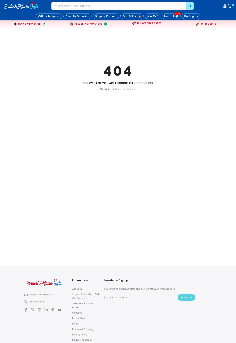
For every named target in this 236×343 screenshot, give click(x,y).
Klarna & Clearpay (82, 340)
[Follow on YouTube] (59, 310)
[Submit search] (189, 6)
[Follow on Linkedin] (46, 310)
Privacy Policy (79, 334)
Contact (77, 312)
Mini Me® (152, 16)
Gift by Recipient (49, 16)
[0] (230, 6)
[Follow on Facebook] (26, 310)
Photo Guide (79, 318)
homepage (128, 89)
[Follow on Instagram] (39, 310)
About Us (77, 288)
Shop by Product (106, 16)
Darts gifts (191, 16)
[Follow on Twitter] (32, 310)
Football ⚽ (172, 16)
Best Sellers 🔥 (132, 16)
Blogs (75, 323)
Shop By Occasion (77, 16)
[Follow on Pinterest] (53, 310)
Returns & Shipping (82, 329)
